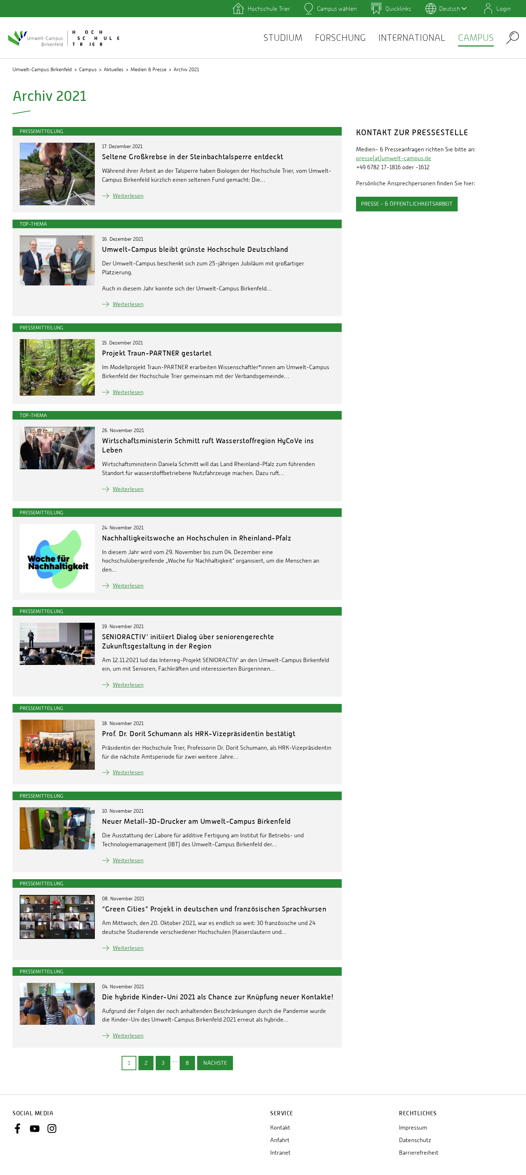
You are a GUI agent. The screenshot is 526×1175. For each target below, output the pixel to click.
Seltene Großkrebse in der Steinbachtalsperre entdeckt (192, 156)
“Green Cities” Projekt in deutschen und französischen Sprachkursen (214, 909)
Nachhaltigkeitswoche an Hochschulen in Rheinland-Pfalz (196, 538)
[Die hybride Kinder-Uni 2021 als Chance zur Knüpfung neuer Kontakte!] (57, 1004)
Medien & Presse (148, 69)
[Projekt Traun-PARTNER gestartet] (57, 367)
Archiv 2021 (186, 69)
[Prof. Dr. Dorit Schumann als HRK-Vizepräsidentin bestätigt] (57, 745)
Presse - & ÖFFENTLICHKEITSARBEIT (407, 203)
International (411, 38)
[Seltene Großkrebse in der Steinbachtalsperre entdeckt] (57, 174)
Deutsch (449, 8)
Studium (282, 38)
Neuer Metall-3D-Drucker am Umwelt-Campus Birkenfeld (196, 821)
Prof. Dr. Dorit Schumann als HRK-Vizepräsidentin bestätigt (198, 733)
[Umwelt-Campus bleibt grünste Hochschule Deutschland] (57, 260)
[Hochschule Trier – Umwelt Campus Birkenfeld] (64, 38)
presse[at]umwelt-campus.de (393, 158)
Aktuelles (113, 69)
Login (503, 8)
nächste (215, 1062)
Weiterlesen (128, 195)
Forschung (340, 38)
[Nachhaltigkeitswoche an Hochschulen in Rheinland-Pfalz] (57, 558)
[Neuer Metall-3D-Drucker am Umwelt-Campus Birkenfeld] (57, 828)
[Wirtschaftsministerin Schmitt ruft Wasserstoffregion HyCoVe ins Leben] (57, 448)
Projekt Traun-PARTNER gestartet (157, 353)
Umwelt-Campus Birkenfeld (42, 69)
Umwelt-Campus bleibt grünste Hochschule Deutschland (195, 249)
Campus (476, 38)
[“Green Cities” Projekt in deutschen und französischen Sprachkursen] (57, 917)
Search (512, 37)
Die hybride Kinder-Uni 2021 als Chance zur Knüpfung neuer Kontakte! (218, 997)
